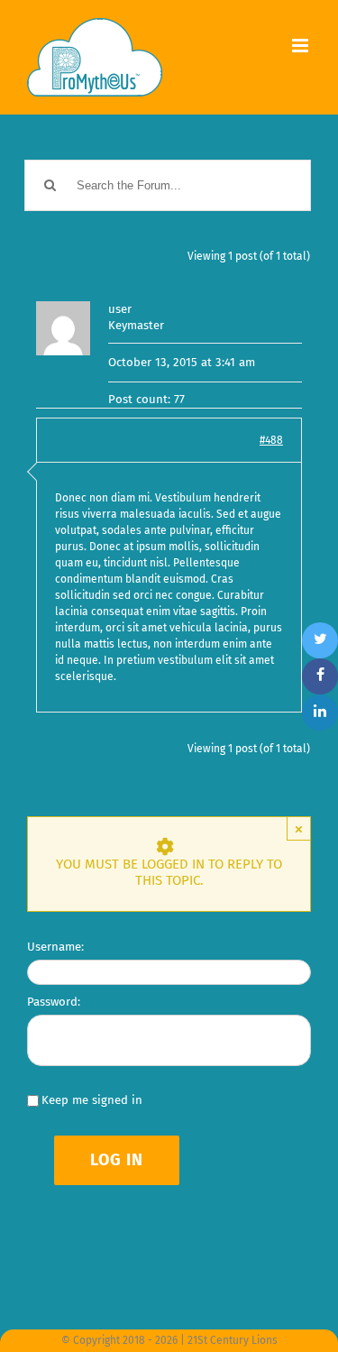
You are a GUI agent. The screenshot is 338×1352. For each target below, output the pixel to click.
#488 (271, 440)
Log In (116, 1160)
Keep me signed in (91, 1100)
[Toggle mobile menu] (301, 45)
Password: (53, 1001)
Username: (55, 946)
